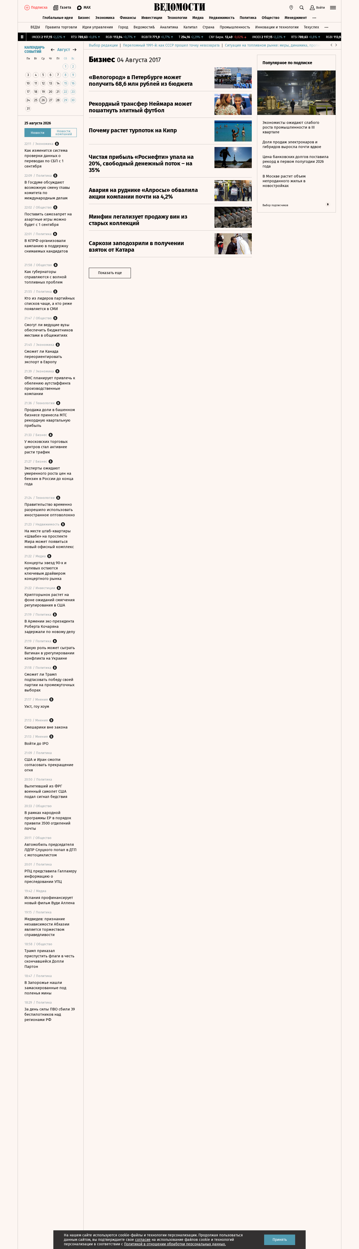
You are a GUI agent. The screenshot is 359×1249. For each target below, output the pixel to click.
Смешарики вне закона (46, 727)
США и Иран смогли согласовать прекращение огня (48, 764)
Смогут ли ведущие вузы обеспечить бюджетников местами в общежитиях (48, 330)
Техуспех (311, 27)
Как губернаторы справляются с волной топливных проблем (45, 277)
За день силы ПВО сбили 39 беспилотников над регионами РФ (49, 1014)
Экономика (105, 18)
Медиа (198, 18)
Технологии (177, 18)
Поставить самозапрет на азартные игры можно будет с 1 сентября (48, 219)
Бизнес (84, 18)
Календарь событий (34, 49)
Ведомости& (144, 27)
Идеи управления (97, 27)
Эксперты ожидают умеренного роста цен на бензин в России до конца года (48, 476)
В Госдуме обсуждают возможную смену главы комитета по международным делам (47, 190)
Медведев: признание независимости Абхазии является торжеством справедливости (46, 927)
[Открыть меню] (333, 8)
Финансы (128, 18)
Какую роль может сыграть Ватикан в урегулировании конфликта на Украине (49, 653)
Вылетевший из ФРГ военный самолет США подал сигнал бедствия (45, 791)
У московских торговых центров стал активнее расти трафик (46, 446)
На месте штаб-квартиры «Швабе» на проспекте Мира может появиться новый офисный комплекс (49, 539)
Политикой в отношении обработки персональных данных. (175, 1244)
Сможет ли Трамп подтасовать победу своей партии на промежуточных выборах (49, 682)
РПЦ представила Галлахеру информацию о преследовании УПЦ (50, 876)
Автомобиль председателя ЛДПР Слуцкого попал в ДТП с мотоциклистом (50, 849)
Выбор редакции (103, 45)
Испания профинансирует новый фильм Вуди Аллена (49, 900)
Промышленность (235, 27)
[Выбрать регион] (291, 7)
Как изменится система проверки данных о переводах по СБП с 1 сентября (46, 158)
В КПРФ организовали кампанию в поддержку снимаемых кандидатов (46, 246)
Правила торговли (61, 27)
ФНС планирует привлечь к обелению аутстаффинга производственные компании (49, 386)
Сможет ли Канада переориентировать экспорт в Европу (43, 356)
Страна (208, 27)
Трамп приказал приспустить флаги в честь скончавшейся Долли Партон (49, 958)
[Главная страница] (179, 7)
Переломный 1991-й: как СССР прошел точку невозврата (171, 45)
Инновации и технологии (277, 27)
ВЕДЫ (35, 27)
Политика (248, 18)
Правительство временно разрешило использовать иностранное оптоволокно (49, 509)
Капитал (190, 27)
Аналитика (169, 27)
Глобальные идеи (58, 18)
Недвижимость (221, 18)
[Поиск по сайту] (301, 7)
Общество (270, 18)
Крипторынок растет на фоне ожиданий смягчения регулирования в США (49, 600)
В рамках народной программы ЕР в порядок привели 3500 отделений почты (47, 820)
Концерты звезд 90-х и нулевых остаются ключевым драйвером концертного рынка (45, 570)
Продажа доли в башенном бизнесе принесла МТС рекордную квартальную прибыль (49, 417)
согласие (143, 1239)
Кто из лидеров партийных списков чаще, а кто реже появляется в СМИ (49, 303)
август (63, 49)
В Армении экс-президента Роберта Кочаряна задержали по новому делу (49, 626)
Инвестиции (151, 18)
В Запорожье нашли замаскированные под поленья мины (45, 987)
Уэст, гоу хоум (36, 706)
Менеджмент (296, 18)
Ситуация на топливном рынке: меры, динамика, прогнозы (275, 45)
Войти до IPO (36, 743)
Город (123, 27)
